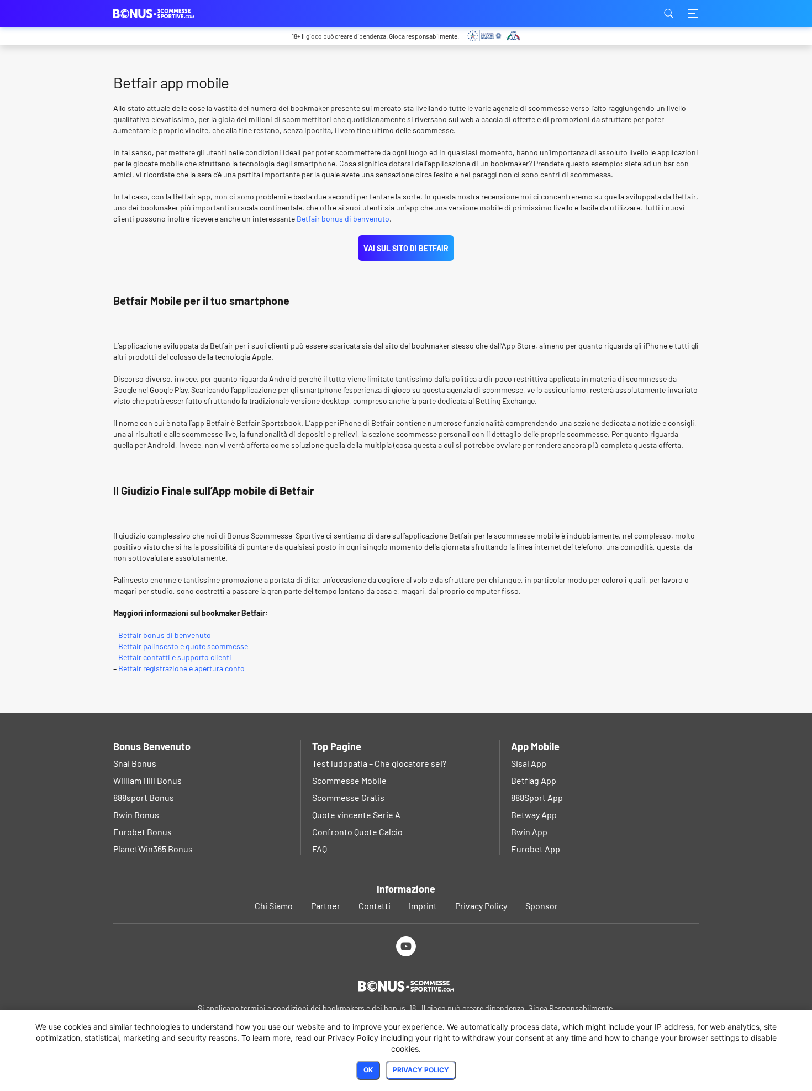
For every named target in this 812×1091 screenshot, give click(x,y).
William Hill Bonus (147, 780)
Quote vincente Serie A (356, 814)
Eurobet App (535, 849)
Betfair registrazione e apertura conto (181, 668)
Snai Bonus (134, 763)
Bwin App (529, 831)
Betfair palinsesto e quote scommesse (183, 646)
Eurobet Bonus (142, 831)
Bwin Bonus (136, 814)
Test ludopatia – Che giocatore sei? (379, 763)
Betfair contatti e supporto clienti (174, 657)
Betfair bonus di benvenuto (343, 218)
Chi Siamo (274, 905)
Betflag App (533, 780)
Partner (325, 905)
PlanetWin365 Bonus (153, 849)
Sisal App (528, 763)
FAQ (319, 849)
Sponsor (541, 905)
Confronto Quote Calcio (357, 831)
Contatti (374, 905)
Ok (368, 1070)
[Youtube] (406, 946)
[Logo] (406, 986)
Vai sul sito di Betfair (406, 248)
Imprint (423, 905)
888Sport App (537, 797)
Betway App (534, 814)
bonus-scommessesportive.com (168, 13)
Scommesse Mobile (349, 780)
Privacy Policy (481, 905)
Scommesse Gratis (348, 797)
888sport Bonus (143, 797)
